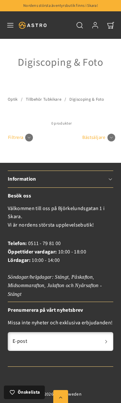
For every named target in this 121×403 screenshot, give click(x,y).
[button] (10, 25)
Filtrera (15, 137)
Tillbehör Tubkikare (43, 99)
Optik (13, 99)
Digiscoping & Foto (86, 99)
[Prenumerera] (106, 341)
